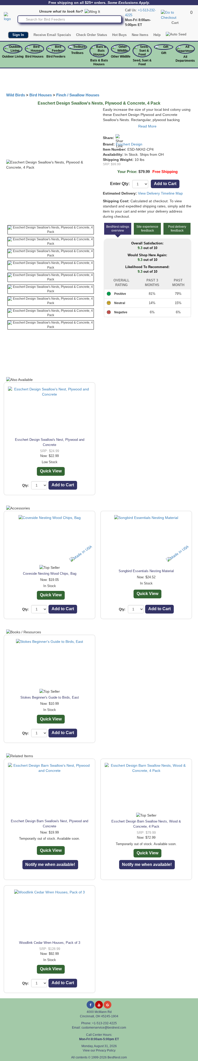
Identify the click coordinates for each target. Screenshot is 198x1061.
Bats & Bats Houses (99, 62)
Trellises (77, 53)
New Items (140, 35)
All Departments (185, 58)
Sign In (18, 35)
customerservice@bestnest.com (103, 1027)
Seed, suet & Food (142, 62)
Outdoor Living (12, 56)
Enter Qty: (120, 183)
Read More (147, 126)
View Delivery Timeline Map (160, 193)
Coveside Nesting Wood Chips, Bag (49, 573)
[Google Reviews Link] (107, 1005)
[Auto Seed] (176, 34)
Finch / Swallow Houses (77, 95)
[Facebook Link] (90, 1005)
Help (157, 35)
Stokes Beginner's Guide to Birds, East (49, 697)
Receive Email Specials (52, 35)
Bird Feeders (55, 56)
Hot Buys (119, 35)
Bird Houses (34, 56)
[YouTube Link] (99, 1005)
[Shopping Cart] (175, 15)
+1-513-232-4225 (104, 1023)
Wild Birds (15, 95)
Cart (175, 23)
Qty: (25, 485)
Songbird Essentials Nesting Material (146, 571)
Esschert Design (129, 144)
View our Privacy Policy (99, 1050)
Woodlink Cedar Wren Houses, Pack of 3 (49, 943)
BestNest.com (117, 1057)
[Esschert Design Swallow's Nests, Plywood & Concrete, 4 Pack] (50, 229)
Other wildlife (120, 56)
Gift (163, 53)
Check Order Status (91, 35)
